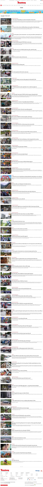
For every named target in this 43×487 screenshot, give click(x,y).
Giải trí (30, 5)
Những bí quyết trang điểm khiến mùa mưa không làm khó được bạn (24, 258)
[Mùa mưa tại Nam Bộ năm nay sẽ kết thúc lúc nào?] (6, 380)
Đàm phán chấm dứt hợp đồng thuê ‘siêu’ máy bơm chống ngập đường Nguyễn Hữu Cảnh (26, 423)
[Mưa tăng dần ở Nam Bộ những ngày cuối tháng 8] (6, 342)
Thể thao (22, 5)
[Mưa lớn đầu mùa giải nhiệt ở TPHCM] (6, 148)
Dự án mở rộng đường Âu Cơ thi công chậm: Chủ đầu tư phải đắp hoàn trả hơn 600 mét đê (26, 364)
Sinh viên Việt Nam (23, 0)
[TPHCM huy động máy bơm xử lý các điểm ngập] (6, 268)
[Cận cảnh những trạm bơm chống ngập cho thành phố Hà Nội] (6, 81)
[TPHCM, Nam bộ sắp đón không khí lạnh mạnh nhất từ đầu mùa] (6, 193)
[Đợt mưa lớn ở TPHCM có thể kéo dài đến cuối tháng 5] (6, 118)
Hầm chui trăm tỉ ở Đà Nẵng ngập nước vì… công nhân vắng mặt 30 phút (25, 385)
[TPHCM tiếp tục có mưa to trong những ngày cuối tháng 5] (6, 103)
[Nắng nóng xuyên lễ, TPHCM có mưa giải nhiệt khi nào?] (6, 305)
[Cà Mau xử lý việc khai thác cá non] (6, 223)
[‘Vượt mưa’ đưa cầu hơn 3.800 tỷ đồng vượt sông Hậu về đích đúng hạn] (6, 29)
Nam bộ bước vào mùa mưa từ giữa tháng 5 (20, 154)
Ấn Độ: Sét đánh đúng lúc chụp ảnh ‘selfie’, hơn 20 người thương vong (25, 467)
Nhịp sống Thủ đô (14, 78)
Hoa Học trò (28, 0)
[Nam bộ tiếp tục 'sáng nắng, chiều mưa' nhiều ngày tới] (6, 327)
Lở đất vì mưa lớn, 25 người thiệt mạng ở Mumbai (22, 452)
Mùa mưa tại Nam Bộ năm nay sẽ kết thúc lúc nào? (21, 378)
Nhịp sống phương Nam (15, 18)
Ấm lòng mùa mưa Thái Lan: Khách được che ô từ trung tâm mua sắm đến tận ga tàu (27, 244)
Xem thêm (41, 5)
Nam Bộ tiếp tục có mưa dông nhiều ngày (19, 318)
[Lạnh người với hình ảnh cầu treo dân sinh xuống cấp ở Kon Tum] (6, 253)
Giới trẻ (17, 5)
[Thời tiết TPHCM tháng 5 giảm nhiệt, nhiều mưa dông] (6, 298)
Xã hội (3, 5)
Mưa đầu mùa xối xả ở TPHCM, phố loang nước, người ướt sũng (24, 49)
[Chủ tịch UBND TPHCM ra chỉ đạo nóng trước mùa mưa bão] (6, 126)
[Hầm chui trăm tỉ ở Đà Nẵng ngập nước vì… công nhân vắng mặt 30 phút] (6, 387)
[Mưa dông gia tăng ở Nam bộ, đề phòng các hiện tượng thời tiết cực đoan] (6, 141)
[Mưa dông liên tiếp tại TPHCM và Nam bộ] (6, 283)
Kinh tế (5, 5)
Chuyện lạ (13, 466)
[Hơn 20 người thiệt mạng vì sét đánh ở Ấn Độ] (6, 395)
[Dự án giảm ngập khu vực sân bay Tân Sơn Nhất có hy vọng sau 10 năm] (6, 208)
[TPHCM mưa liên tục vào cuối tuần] (6, 200)
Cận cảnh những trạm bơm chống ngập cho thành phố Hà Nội (24, 79)
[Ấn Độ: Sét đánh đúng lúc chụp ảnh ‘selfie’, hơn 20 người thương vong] (6, 469)
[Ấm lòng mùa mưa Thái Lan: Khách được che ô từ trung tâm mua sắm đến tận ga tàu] (6, 245)
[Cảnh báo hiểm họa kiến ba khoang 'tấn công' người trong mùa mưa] (6, 447)
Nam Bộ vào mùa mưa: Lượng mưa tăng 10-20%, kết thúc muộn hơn (24, 131)
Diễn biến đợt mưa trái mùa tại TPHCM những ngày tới (22, 161)
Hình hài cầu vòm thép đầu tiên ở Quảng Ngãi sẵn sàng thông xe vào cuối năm (27, 176)
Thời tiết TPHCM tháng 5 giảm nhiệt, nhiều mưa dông (22, 295)
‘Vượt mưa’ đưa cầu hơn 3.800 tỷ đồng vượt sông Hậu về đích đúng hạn (26, 27)
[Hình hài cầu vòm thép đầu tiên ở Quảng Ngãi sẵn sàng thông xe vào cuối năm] (6, 178)
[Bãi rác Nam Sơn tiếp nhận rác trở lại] (6, 439)
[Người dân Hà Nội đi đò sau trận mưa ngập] (6, 410)
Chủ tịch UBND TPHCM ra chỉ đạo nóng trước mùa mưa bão (23, 124)
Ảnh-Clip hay (13, 242)
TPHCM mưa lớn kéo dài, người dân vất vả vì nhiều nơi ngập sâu (25, 86)
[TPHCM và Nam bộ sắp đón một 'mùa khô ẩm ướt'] (6, 171)
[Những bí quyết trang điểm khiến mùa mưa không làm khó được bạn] (6, 260)
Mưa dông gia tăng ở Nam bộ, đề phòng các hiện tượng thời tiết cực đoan (25, 139)
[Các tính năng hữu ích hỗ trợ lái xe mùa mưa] (6, 73)
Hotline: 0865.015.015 (11, 0)
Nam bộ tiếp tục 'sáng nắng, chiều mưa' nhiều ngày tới (22, 325)
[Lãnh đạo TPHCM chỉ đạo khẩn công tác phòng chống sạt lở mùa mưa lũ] (6, 357)
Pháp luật (19, 5)
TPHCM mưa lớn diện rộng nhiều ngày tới (20, 236)
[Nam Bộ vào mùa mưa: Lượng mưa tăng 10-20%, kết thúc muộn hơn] (6, 133)
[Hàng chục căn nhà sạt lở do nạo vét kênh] (6, 230)
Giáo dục (33, 5)
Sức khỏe (12, 5)
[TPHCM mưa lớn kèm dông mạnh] (6, 66)
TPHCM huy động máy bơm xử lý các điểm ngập (21, 266)
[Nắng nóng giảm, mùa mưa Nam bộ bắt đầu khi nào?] (6, 290)
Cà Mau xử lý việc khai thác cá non (18, 221)
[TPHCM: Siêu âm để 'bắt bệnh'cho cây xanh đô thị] (6, 417)
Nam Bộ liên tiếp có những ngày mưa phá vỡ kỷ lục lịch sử (22, 348)
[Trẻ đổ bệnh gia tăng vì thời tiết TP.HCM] (6, 372)
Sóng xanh (7, 5)
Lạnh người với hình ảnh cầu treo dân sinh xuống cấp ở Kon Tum (25, 251)
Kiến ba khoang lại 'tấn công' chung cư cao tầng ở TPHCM (22, 213)
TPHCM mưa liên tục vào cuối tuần (18, 198)
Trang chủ (1, 5)
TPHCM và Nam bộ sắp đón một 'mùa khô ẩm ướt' (21, 169)
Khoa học (35, 5)
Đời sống (13, 309)
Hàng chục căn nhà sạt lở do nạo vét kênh (19, 228)
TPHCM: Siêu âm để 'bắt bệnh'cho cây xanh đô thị (21, 415)
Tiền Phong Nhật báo (17, 0)
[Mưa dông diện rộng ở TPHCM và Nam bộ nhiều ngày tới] (6, 275)
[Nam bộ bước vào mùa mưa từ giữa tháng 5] (6, 156)
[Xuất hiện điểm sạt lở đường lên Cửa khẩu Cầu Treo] (6, 186)
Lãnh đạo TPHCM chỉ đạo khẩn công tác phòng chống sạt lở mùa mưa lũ (25, 355)
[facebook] (40, 0)
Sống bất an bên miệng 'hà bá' (17, 475)
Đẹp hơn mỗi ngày (14, 257)
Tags (21, 7)
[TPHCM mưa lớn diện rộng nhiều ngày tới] (6, 238)
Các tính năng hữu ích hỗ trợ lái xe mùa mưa (20, 71)
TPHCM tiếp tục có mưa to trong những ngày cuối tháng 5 (23, 101)
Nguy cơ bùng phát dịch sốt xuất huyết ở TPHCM (21, 430)
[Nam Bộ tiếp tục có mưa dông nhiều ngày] (6, 320)
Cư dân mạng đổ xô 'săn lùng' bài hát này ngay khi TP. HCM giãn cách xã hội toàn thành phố (27, 483)
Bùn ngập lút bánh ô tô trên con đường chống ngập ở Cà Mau (24, 400)
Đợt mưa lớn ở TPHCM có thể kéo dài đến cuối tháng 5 (22, 116)
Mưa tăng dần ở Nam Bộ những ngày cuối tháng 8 (21, 340)
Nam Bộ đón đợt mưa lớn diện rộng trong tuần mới (21, 333)
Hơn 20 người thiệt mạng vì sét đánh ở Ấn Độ (20, 393)
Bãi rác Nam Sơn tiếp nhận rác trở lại (19, 437)
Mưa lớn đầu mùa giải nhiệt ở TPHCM (20, 146)
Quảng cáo (35, 0)
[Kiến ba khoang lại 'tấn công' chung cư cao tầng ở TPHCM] (6, 215)
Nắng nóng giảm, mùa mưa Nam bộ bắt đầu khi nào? (21, 288)
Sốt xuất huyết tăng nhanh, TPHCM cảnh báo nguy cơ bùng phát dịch (25, 94)
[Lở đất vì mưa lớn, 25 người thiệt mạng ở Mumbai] (6, 454)
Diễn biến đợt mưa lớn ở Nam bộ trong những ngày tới (22, 109)
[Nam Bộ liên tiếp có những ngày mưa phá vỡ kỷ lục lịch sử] (6, 350)
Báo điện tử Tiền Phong (21, 3)
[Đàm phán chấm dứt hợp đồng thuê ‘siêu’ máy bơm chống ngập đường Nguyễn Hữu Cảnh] (6, 424)
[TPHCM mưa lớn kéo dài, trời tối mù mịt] (6, 59)
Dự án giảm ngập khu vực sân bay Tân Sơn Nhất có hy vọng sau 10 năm (26, 206)
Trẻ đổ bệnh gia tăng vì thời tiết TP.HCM (19, 370)
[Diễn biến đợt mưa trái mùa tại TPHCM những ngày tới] (6, 163)
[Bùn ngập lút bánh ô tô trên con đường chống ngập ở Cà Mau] (6, 402)
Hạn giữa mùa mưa (15, 460)
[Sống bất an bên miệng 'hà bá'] (6, 477)
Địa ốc (10, 5)
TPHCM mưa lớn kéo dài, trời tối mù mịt (19, 56)
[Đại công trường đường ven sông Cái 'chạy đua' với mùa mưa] (6, 21)
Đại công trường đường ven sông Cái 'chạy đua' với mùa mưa (24, 19)
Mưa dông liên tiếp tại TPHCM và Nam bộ (19, 281)
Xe (26, 5)
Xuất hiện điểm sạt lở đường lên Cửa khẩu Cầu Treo (21, 183)
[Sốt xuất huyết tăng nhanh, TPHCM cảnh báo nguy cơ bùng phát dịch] (6, 96)
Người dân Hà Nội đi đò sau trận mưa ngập (21, 407)
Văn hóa (28, 5)
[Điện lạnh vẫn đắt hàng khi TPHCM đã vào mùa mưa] (6, 44)
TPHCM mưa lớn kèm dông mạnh (18, 64)
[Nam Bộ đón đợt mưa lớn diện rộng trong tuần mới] (6, 335)
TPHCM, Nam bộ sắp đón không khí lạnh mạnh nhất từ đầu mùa (24, 191)
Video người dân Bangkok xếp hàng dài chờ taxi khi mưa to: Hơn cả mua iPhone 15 (27, 311)
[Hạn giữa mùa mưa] (6, 462)
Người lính (25, 5)
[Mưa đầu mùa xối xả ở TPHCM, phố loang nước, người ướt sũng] (6, 51)
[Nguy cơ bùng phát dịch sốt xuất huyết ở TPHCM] (6, 432)
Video (40, 5)
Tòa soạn (32, 0)
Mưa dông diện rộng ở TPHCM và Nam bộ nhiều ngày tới (22, 273)
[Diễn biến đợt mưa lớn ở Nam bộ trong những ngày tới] (6, 111)
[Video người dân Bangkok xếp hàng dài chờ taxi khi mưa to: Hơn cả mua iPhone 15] (6, 312)
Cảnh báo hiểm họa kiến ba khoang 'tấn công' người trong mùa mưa (24, 445)
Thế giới (15, 5)
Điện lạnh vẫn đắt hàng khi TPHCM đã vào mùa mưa (21, 42)
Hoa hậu (38, 5)
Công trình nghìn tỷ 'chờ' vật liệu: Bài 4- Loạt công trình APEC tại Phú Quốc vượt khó (27, 35)
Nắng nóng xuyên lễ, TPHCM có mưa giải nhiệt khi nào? (22, 303)
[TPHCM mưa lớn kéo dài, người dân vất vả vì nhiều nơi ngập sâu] (6, 88)
